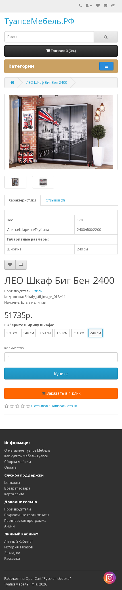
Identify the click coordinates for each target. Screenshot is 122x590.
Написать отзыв (64, 406)
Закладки (12, 552)
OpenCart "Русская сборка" (48, 578)
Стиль (37, 291)
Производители (17, 509)
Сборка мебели (17, 461)
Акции (9, 526)
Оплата (10, 467)
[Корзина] (105, 5)
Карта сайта (14, 494)
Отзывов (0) (55, 200)
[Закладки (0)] (98, 5)
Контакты (12, 482)
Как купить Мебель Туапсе (26, 456)
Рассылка (12, 558)
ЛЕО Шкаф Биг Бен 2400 (46, 82)
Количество (14, 348)
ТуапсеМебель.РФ (39, 21)
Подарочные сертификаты (26, 514)
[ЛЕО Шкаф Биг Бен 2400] (61, 132)
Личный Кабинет (18, 541)
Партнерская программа (25, 520)
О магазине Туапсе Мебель (27, 450)
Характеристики (22, 200)
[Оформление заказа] (113, 5)
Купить (61, 373)
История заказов (18, 547)
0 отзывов (39, 406)
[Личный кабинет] (89, 5)
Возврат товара (17, 488)
